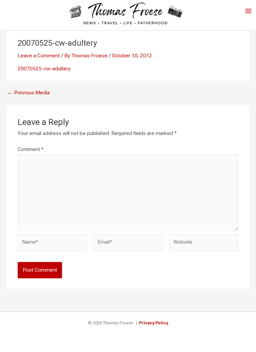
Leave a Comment (39, 56)
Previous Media (28, 93)
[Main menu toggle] (248, 10)
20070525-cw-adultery (44, 69)
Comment (31, 149)
